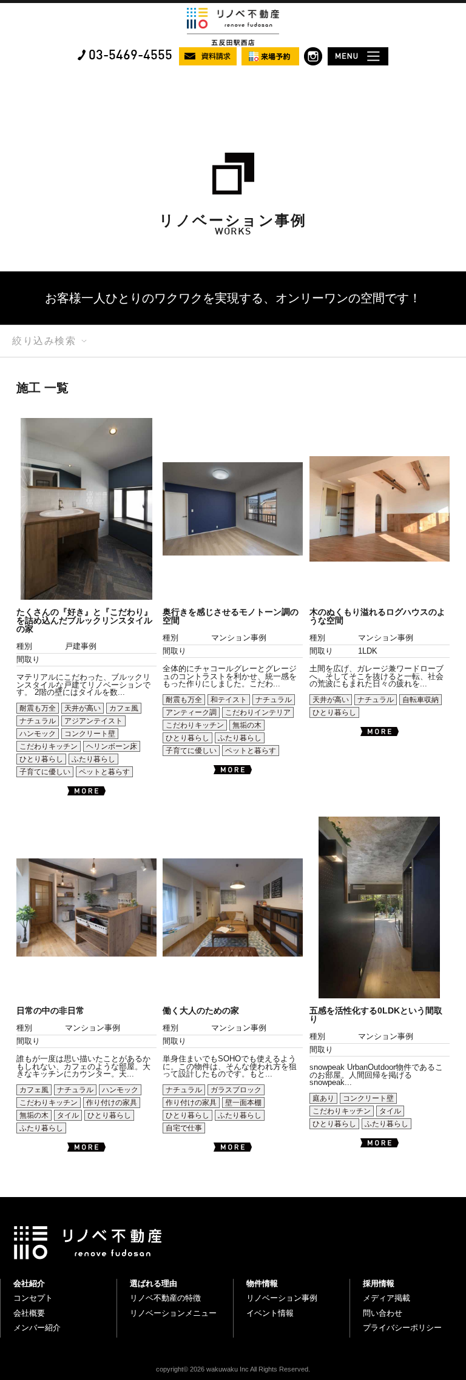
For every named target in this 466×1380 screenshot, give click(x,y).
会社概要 (29, 1313)
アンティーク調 (191, 712)
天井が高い (82, 708)
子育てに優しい (44, 772)
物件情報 (262, 1283)
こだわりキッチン (48, 746)
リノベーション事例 (281, 1298)
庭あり (323, 1098)
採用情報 (378, 1283)
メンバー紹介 (37, 1328)
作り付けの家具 (111, 1102)
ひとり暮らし (41, 759)
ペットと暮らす (104, 772)
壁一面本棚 (243, 1102)
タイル (68, 1115)
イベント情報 (270, 1313)
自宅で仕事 (184, 1128)
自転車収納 (420, 699)
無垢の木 (247, 725)
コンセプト (33, 1298)
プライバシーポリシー (402, 1328)
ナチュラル (37, 721)
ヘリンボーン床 (111, 746)
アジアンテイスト (93, 721)
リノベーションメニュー (173, 1313)
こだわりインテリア (258, 712)
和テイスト (229, 699)
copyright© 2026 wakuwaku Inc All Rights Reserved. (233, 1369)
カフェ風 (123, 708)
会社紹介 (29, 1283)
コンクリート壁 (89, 733)
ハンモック (37, 733)
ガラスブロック (236, 1090)
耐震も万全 (37, 708)
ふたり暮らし (93, 759)
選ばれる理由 (153, 1283)
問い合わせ (382, 1313)
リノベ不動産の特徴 (165, 1298)
